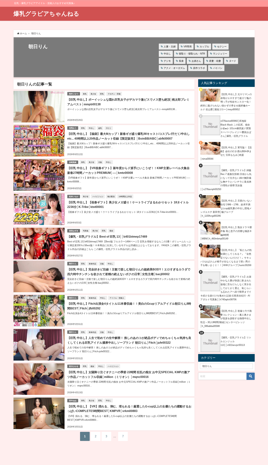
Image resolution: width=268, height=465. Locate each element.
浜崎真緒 (72, 162)
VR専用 (188, 46)
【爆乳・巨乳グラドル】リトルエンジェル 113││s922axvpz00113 (235, 341)
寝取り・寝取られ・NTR (192, 53)
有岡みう (72, 128)
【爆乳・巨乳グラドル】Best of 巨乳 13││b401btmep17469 (107, 236)
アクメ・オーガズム (174, 68)
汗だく (108, 128)
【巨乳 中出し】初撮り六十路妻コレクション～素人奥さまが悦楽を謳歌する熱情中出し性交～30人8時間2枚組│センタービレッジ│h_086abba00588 (226, 318)
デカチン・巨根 (114, 94)
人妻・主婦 (170, 46)
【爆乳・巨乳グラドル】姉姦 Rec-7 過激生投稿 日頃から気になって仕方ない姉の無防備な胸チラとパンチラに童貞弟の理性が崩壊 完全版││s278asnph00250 (225, 179)
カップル (204, 46)
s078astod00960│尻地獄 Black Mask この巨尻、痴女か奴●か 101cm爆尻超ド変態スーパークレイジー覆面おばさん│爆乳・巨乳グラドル (235, 128)
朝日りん (72, 263)
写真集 (85, 231)
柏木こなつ (73, 94)
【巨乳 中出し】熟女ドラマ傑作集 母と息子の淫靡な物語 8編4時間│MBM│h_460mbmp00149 (226, 233)
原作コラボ (199, 68)
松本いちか (73, 196)
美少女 (93, 94)
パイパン (217, 68)
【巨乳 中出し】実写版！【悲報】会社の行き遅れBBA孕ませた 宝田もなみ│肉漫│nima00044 (226, 153)
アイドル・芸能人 (117, 298)
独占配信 (111, 196)
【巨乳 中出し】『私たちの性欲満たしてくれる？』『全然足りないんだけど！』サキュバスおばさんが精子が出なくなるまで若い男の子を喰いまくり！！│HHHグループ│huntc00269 (226, 257)
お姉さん (196, 61)
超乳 (100, 128)
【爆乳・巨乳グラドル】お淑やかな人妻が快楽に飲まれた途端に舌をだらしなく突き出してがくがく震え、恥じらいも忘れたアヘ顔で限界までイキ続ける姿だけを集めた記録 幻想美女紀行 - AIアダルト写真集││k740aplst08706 (225, 288)
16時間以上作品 (125, 196)
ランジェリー (220, 53)
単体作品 (92, 264)
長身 (181, 61)
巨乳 (102, 94)
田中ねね (72, 400)
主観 (100, 162)
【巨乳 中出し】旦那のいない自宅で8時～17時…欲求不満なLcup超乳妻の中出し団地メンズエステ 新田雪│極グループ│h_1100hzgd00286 (226, 208)
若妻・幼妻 (215, 61)
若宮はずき (73, 231)
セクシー (222, 46)
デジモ (167, 61)
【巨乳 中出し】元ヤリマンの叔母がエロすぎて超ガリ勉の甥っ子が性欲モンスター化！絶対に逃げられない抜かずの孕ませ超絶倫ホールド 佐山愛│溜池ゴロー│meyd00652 (226, 102)
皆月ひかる (73, 366)
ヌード (232, 61)
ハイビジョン (97, 196)
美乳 (85, 94)
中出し (167, 53)
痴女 (111, 231)
